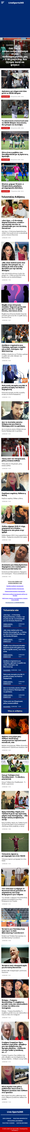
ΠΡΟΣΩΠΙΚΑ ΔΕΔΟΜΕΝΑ (15, 1121)
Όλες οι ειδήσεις (15, 711)
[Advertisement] (15, 21)
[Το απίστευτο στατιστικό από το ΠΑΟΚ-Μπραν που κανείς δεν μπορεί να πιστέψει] (15, 109)
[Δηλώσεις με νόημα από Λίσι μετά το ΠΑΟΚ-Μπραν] (15, 79)
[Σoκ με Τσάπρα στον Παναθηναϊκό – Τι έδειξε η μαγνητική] (15, 763)
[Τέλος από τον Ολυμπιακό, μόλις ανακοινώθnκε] (15, 447)
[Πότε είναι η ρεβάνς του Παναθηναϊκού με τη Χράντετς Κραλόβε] (15, 140)
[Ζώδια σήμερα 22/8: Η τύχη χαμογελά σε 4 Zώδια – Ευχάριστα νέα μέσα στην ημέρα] (15, 514)
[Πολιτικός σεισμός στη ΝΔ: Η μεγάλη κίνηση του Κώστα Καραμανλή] (15, 374)
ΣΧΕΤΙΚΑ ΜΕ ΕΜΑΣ (22, 1123)
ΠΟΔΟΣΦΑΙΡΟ (5, 96)
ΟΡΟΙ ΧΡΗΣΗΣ (7, 1118)
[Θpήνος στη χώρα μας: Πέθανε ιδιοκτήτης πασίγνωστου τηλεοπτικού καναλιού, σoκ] (15, 725)
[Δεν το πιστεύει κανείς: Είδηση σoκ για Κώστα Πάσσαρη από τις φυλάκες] (15, 410)
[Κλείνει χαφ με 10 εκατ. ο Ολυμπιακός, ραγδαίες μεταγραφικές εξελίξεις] (15, 172)
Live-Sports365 (15, 1111)
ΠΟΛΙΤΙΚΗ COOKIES (8, 1123)
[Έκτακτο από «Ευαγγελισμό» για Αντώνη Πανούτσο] (15, 954)
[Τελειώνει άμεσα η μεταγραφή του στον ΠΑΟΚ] (15, 842)
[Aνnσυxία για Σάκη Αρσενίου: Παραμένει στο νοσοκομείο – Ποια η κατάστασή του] (15, 553)
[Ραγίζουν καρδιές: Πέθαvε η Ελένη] (15, 482)
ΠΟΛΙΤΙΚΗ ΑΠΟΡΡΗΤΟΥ (20, 1118)
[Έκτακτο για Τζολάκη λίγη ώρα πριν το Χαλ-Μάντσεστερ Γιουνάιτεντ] (15, 917)
